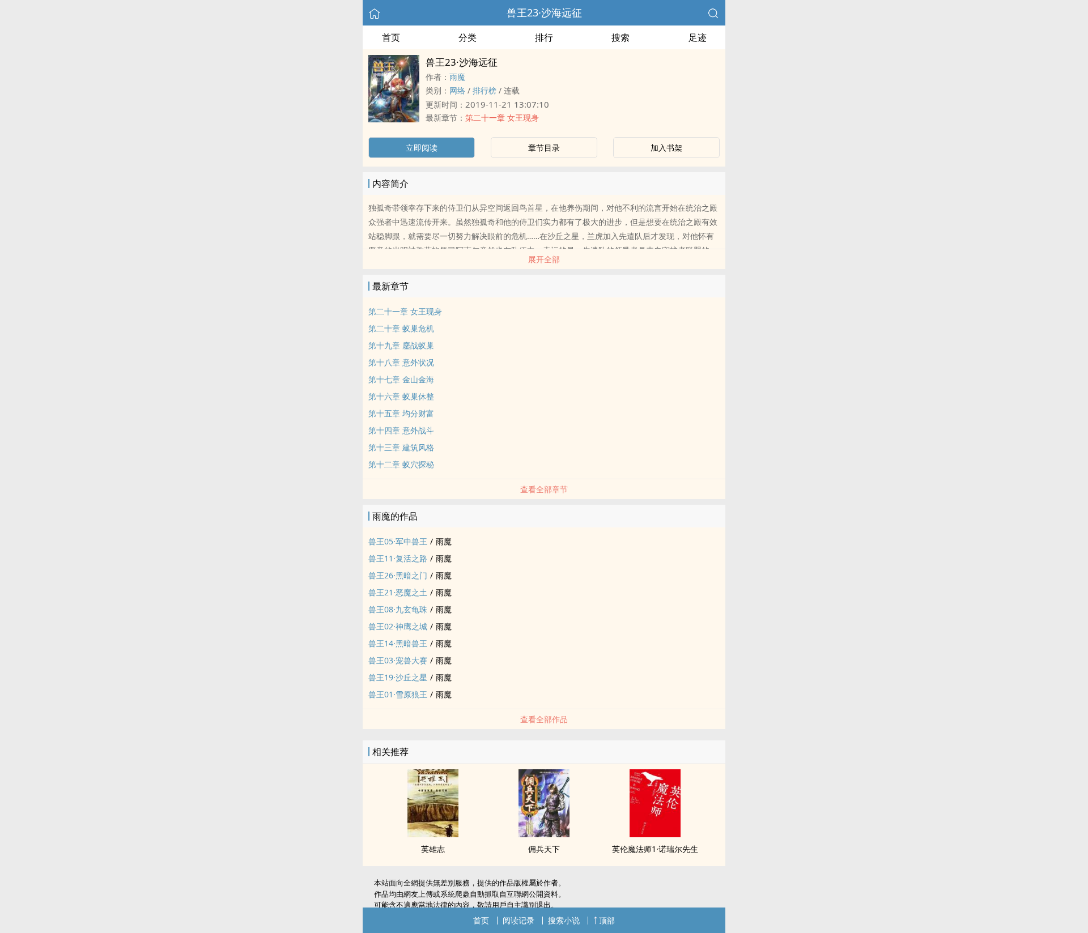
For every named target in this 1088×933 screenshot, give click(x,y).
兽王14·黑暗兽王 (397, 643)
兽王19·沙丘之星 (397, 677)
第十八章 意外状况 (401, 362)
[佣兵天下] (544, 834)
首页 (391, 37)
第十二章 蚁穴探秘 (401, 464)
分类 (467, 37)
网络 (457, 90)
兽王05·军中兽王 (397, 541)
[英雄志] (432, 834)
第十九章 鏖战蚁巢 (401, 345)
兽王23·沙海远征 (544, 12)
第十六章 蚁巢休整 (401, 396)
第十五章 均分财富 (401, 413)
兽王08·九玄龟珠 (397, 609)
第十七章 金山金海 (401, 379)
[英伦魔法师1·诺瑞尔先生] (655, 834)
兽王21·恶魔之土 (397, 592)
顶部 (607, 920)
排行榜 (484, 90)
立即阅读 (421, 147)
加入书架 (666, 147)
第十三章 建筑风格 (401, 447)
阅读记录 (518, 920)
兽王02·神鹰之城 (397, 626)
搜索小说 (564, 920)
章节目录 (544, 147)
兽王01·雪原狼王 (397, 694)
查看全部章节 (544, 489)
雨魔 (457, 76)
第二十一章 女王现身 (502, 117)
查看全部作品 (544, 719)
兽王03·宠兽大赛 (397, 660)
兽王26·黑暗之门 (397, 575)
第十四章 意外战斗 (401, 430)
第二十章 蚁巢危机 (401, 328)
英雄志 (433, 848)
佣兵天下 (544, 848)
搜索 (620, 37)
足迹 (697, 37)
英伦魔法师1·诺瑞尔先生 (655, 848)
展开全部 (544, 259)
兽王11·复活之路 (397, 558)
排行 (544, 37)
